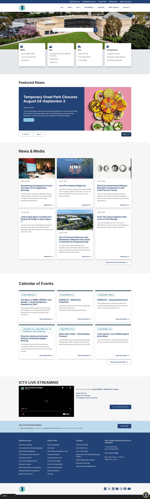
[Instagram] (121, 489)
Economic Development (28, 57)
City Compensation (53, 445)
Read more (29, 120)
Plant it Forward (83, 53)
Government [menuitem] (89, 8)
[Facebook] (125, 489)
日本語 (106, 389)
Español (116, 389)
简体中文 (100, 389)
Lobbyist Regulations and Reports (29, 470)
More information (45, 319)
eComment (50, 448)
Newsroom (113, 1)
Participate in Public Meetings (116, 57)
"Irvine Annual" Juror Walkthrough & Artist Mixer (113, 335)
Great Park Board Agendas (27, 451)
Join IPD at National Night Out (72, 186)
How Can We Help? (82, 451)
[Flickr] (105, 489)
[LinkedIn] (113, 489)
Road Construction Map (54, 467)
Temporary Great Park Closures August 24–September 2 (50, 99)
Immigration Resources (54, 458)
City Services (25, 60)
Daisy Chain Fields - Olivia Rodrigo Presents (74, 335)
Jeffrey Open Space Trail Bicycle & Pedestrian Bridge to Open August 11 (36, 219)
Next (38, 134)
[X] (109, 489)
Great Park (102, 1)
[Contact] (117, 489)
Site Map (50, 474)
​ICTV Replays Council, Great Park (87, 398)
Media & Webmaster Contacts (85, 460)
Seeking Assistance (53, 470)
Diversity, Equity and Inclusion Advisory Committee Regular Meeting (34, 338)
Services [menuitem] (102, 8)
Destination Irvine (89, 1)
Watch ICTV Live (81, 393)
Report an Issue (125, 1)
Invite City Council (81, 448)
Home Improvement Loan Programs (30, 467)
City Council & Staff (82, 445)
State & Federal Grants (26, 474)
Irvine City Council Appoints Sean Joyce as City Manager (112, 218)
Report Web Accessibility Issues (86, 466)
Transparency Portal (113, 53)
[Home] (22, 7)
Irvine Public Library (84, 57)
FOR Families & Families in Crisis (57, 451)
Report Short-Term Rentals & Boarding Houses (88, 455)
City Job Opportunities (28, 53)
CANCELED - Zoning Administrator (112, 300)
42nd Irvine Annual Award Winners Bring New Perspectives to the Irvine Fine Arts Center (112, 188)
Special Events (54, 59)
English (94, 389)
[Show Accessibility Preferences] (146, 495)
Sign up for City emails (83, 463)
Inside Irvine (53, 62)
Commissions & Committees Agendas (30, 448)
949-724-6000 (113, 453)
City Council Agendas (25, 445)
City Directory (75, 1)
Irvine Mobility (82, 60)
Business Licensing (25, 464)
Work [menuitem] (70, 8)
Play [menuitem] (78, 8)
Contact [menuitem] (127, 8)
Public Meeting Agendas (114, 60)
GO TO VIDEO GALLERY (120, 407)
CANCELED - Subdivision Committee (70, 301)
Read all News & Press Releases (116, 262)
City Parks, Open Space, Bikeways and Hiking (60, 55)
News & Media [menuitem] (114, 8)
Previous (26, 134)
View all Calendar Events (118, 362)
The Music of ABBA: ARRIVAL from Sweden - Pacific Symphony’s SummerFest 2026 (36, 302)
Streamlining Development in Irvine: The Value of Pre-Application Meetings (37, 188)
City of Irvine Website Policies (28, 461)
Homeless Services (53, 454)
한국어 (111, 389)
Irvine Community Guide (54, 464)
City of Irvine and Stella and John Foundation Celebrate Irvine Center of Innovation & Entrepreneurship (74, 239)
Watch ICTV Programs (83, 395)
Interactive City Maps (54, 461)
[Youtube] (129, 489)
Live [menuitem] (62, 8)
